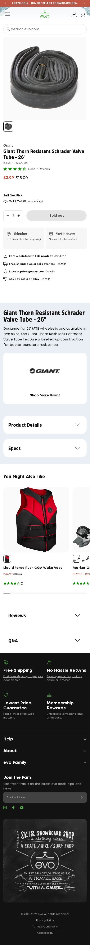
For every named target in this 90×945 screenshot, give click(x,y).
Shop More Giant (45, 395)
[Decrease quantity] (7, 215)
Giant (8, 145)
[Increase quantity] (18, 215)
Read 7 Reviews (39, 169)
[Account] (74, 14)
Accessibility (45, 933)
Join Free (60, 256)
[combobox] (45, 29)
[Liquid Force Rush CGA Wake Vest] (36, 520)
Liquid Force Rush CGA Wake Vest (32, 567)
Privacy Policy (45, 920)
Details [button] (61, 264)
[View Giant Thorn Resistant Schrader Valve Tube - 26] (8, 126)
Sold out (56, 215)
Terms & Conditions (45, 927)
